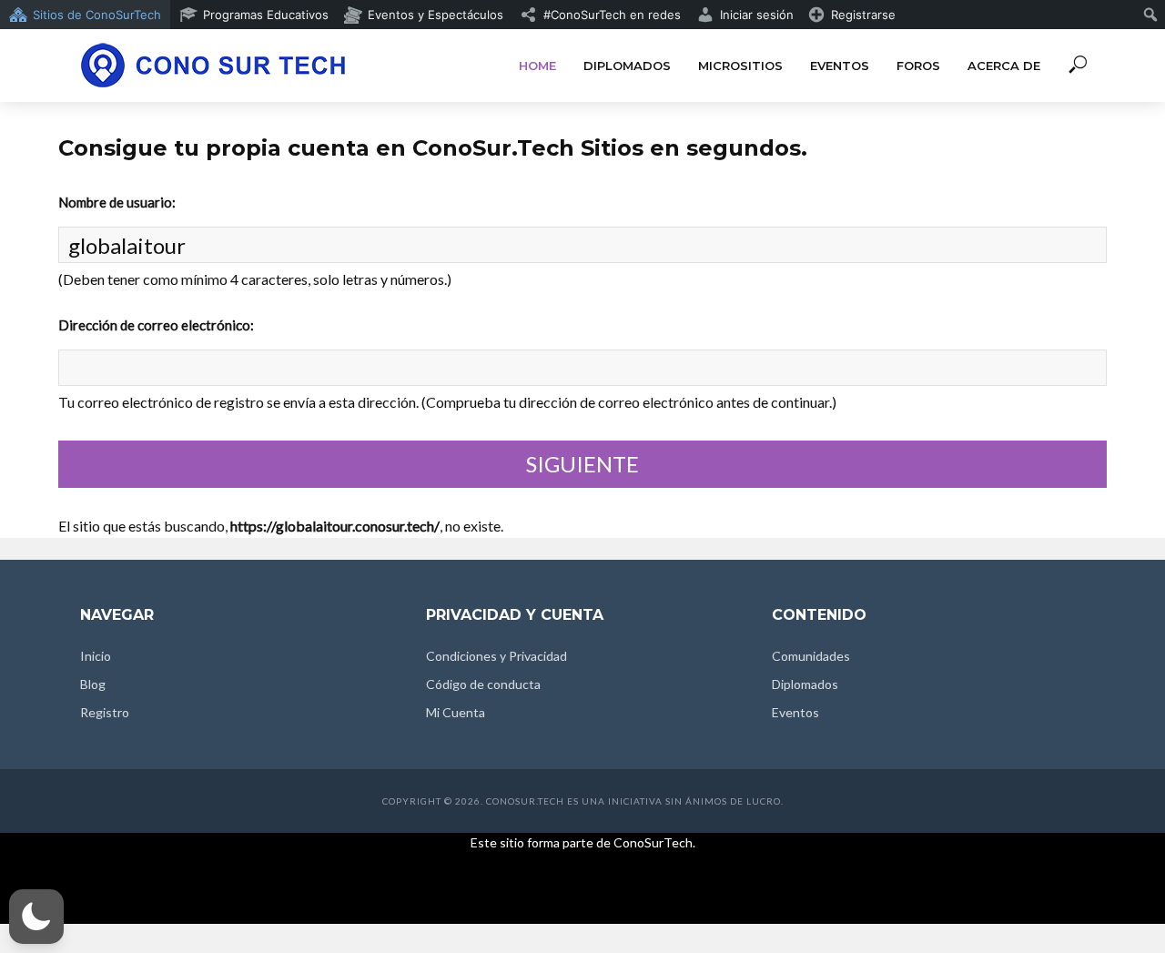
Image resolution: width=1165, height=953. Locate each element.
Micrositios (740, 65)
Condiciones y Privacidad (496, 656)
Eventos (839, 65)
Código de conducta (483, 684)
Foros (918, 65)
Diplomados (627, 65)
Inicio (95, 656)
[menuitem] (85, 14)
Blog (93, 684)
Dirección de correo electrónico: (156, 325)
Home (537, 65)
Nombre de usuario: (117, 202)
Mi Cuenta (455, 712)
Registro (104, 712)
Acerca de (1003, 65)
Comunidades (811, 656)
